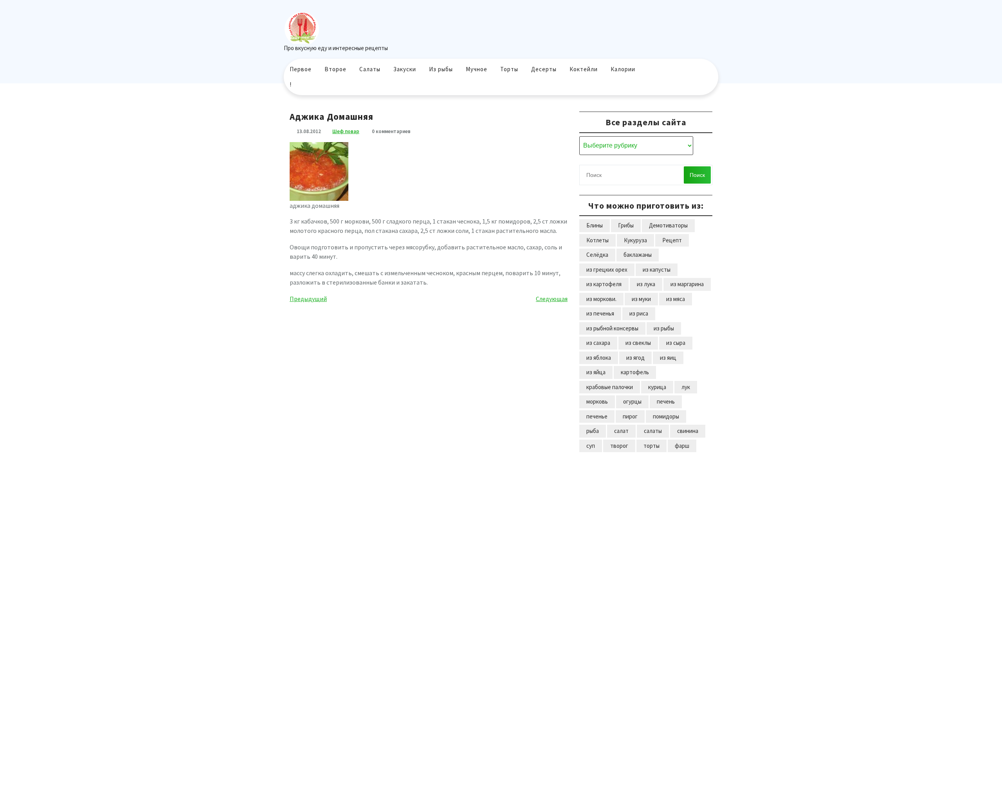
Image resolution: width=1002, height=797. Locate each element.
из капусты (656, 269)
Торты (509, 69)
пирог (630, 416)
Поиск (697, 175)
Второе (335, 69)
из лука (646, 284)
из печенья (600, 313)
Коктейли (583, 69)
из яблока (598, 357)
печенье (596, 416)
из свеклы (638, 342)
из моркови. (601, 299)
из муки (641, 299)
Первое (301, 69)
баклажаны (638, 254)
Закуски (404, 69)
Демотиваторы (668, 225)
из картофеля (604, 284)
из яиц (668, 357)
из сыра (675, 342)
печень (666, 401)
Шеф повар (345, 131)
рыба (592, 431)
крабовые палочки (609, 387)
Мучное (476, 69)
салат (621, 431)
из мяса (675, 299)
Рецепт (672, 240)
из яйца (596, 372)
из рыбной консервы (612, 328)
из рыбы (664, 328)
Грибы (626, 225)
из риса (638, 313)
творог (619, 445)
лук (685, 387)
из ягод (635, 357)
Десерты (544, 69)
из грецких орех (606, 269)
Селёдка (597, 254)
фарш (682, 445)
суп (590, 445)
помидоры (666, 416)
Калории (623, 69)
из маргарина (687, 284)
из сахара (598, 342)
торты (651, 445)
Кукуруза (635, 240)
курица (657, 387)
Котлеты (597, 240)
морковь (597, 401)
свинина (687, 431)
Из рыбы (441, 69)
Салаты (369, 69)
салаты (653, 431)
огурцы (632, 401)
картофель (635, 372)
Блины (594, 225)
